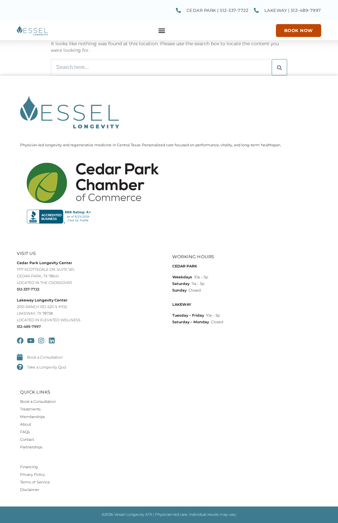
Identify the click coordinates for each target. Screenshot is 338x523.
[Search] (279, 67)
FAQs (25, 432)
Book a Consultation (38, 401)
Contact (27, 439)
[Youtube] (30, 340)
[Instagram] (41, 340)
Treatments (30, 409)
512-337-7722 (28, 289)
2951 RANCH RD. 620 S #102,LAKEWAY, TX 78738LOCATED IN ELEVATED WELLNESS (49, 313)
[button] (161, 30)
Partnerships (31, 447)
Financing (29, 467)
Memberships (32, 416)
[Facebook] (20, 340)
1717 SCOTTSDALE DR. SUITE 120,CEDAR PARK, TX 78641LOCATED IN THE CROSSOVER (46, 276)
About (25, 424)
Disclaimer (29, 489)
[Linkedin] (52, 340)
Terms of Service (35, 482)
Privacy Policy (32, 474)
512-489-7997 (29, 326)
